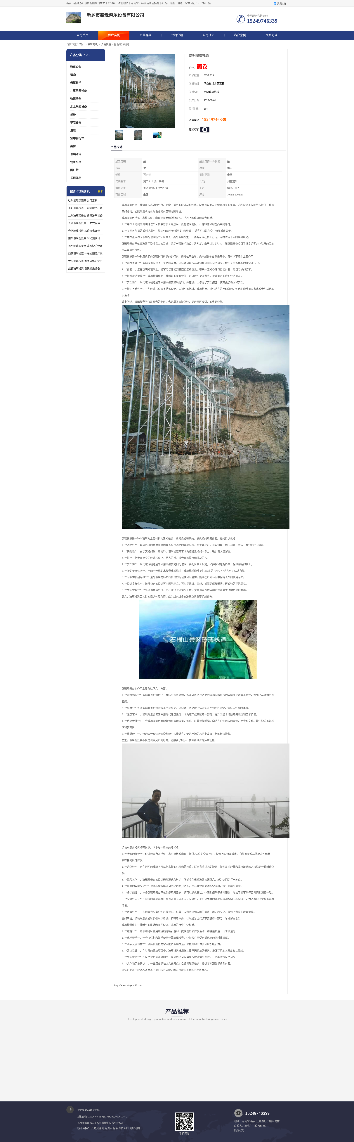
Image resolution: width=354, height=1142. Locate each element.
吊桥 (73, 114)
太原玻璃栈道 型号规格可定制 (85, 261)
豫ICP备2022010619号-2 (115, 1116)
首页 (81, 44)
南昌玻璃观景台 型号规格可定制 (85, 238)
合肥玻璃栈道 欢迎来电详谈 (84, 230)
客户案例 (240, 35)
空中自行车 (77, 138)
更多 (100, 191)
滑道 (73, 130)
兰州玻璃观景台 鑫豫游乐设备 (85, 215)
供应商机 (114, 35)
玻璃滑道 (75, 154)
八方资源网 (97, 1128)
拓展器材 (75, 177)
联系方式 (271, 35)
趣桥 (73, 146)
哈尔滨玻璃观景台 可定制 (82, 200)
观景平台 (75, 162)
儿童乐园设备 (78, 90)
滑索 (73, 74)
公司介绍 (177, 35)
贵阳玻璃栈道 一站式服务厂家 (85, 208)
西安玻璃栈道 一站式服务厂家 (85, 253)
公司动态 (208, 35)
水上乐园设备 (78, 106)
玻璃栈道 (106, 44)
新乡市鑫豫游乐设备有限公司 (93, 1123)
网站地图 (134, 1128)
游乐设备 (75, 66)
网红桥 (74, 170)
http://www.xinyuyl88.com (128, 985)
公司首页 (82, 35)
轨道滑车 (75, 98)
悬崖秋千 (75, 82)
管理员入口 (122, 1128)
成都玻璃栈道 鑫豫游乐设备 (84, 268)
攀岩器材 (75, 122)
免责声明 (110, 1128)
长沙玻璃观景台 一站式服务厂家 (85, 223)
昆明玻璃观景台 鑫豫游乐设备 (85, 246)
